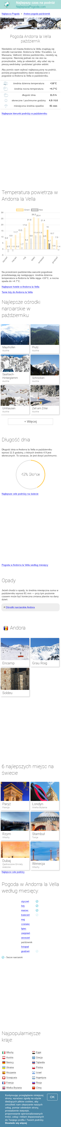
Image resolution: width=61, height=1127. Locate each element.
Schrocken (38, 377)
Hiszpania (11, 1072)
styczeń (25, 901)
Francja (5, 807)
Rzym (6, 834)
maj (23, 919)
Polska (39, 1067)
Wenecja (38, 864)
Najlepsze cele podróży (13, 872)
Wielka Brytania (39, 807)
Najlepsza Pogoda (10, 14)
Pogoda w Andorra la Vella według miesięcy (25, 565)
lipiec (23, 928)
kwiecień (25, 915)
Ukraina (10, 1067)
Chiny (39, 1087)
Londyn (37, 804)
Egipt (38, 1052)
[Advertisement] (30, 149)
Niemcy (10, 1062)
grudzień (25, 951)
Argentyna (41, 1077)
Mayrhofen (8, 347)
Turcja (35, 837)
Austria (9, 1057)
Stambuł (38, 834)
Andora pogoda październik (37, 14)
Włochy (5, 837)
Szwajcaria (11, 1077)
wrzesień (25, 937)
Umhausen (8, 408)
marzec (24, 910)
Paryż (6, 804)
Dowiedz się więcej (16, 1123)
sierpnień (25, 933)
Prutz (35, 347)
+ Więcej (30, 421)
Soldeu (7, 693)
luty (23, 906)
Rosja (39, 1082)
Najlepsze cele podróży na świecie (20, 493)
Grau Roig (39, 663)
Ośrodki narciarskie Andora (20, 607)
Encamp (8, 663)
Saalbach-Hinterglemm (10, 376)
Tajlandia (40, 1062)
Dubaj (6, 861)
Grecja (39, 1057)
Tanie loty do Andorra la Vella (17, 292)
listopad (25, 946)
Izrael (39, 1072)
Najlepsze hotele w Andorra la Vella (20, 286)
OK (52, 1097)
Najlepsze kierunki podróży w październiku (24, 113)
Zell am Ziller (40, 408)
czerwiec (25, 924)
